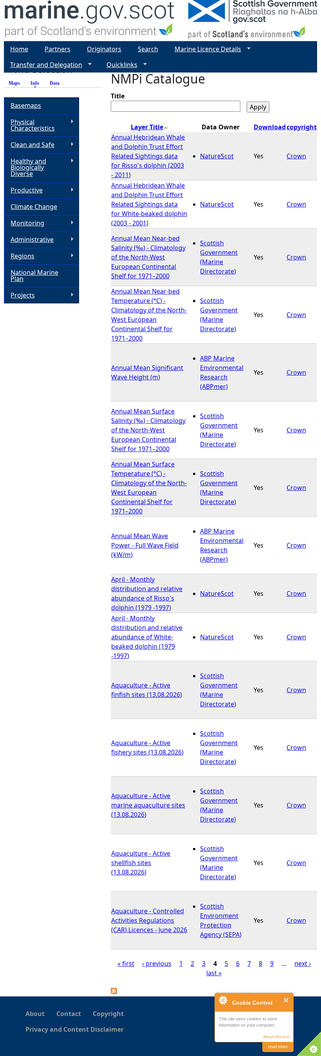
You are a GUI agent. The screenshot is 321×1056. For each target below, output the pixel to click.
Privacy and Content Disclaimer (74, 1029)
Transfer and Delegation (43, 64)
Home (19, 49)
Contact (68, 1013)
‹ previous (156, 963)
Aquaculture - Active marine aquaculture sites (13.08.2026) (148, 805)
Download (270, 127)
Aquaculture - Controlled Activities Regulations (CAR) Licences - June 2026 (149, 920)
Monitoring (24, 223)
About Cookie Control (223, 1000)
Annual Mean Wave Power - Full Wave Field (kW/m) (145, 545)
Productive (23, 190)
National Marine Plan (34, 275)
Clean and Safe (29, 144)
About (35, 1013)
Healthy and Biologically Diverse (25, 167)
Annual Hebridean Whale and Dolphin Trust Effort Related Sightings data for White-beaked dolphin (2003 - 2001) (149, 204)
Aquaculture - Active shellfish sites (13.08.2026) (140, 862)
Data (55, 83)
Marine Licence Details (204, 49)
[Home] (90, 20)
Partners (57, 49)
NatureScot (217, 156)
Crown (296, 156)
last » (214, 973)
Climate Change (34, 206)
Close (286, 1000)
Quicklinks (118, 64)
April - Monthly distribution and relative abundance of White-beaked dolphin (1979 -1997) (146, 637)
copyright (302, 127)
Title (117, 96)
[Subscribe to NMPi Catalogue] (114, 991)
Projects (19, 295)
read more (278, 1046)
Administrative (29, 239)
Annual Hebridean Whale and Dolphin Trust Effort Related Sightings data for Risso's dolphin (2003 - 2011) (148, 156)
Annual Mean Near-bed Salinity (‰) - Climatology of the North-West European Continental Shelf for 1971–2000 (148, 257)
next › (302, 963)
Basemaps (26, 105)
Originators (104, 49)
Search (148, 49)
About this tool (276, 1036)
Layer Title (147, 127)
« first (125, 963)
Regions (19, 256)
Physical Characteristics (29, 125)
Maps (14, 83)
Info (37, 83)
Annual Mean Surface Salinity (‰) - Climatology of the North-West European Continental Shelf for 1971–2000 (148, 430)
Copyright (108, 1013)
